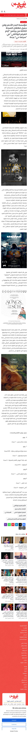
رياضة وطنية (24, 655)
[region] (14, 718)
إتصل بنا (25, 628)
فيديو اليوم (24, 658)
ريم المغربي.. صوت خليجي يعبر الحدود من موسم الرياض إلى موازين (7, 562)
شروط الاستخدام (23, 639)
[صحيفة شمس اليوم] (19, 5)
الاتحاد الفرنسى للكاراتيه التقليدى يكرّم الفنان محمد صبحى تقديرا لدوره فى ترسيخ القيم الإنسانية (21, 597)
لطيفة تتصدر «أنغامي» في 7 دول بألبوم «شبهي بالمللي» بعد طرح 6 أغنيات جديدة (7, 597)
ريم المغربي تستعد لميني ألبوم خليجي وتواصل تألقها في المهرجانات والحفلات (7, 580)
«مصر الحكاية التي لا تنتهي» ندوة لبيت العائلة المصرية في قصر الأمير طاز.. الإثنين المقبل (21, 563)
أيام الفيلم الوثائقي (19, 505)
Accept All (14, 720)
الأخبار (25, 669)
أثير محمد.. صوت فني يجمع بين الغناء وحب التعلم (8, 546)
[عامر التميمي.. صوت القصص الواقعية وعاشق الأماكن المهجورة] (21, 540)
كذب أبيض (22, 515)
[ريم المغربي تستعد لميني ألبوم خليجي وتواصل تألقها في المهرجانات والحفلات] (7, 572)
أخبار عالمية (24, 648)
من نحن (25, 635)
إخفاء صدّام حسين (20, 509)
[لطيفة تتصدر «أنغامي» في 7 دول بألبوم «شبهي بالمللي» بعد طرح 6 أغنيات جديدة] (7, 589)
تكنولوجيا (25, 673)
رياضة (25, 675)
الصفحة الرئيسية (23, 626)
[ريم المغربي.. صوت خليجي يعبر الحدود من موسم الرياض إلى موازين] (7, 555)
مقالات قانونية (23, 662)
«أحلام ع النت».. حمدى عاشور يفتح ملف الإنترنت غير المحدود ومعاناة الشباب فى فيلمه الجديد (21, 580)
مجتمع (25, 684)
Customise (14, 724)
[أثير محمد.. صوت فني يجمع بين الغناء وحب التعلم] (7, 540)
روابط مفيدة (24, 630)
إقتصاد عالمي (24, 643)
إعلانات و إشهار (23, 632)
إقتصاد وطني (24, 646)
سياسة (25, 678)
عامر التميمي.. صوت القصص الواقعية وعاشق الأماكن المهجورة (21, 546)
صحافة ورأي (24, 680)
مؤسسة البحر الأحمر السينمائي (16, 519)
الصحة (25, 671)
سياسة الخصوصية (14, 731)
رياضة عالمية (24, 653)
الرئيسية (24, 19)
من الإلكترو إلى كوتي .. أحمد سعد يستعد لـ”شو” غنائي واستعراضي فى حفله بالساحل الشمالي (7, 614)
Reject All (14, 729)
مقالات (25, 660)
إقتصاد (25, 666)
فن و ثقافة (19, 19)
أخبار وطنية (24, 650)
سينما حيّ (7, 512)
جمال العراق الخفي (19, 512)
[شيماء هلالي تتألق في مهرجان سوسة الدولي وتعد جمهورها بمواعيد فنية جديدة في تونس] (21, 607)
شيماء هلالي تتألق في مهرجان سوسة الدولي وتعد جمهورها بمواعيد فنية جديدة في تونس (21, 614)
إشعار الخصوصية (23, 637)
